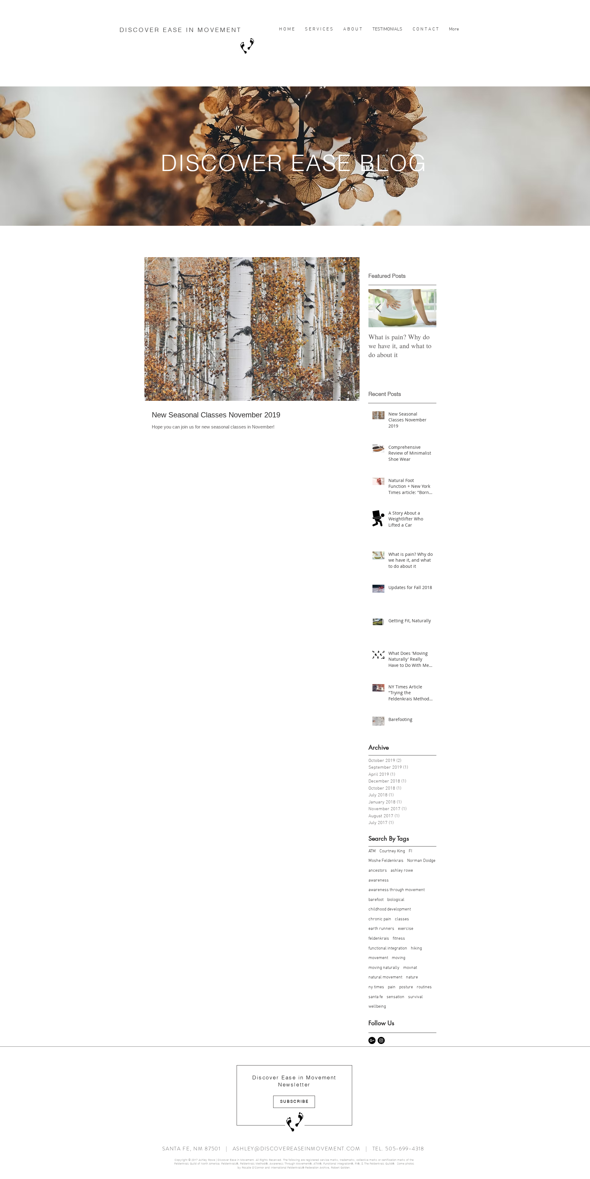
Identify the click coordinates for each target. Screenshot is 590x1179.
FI (410, 851)
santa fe (375, 997)
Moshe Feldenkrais (385, 860)
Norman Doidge (421, 860)
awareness (378, 880)
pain (391, 987)
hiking (416, 948)
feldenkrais (378, 938)
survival (415, 997)
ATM (372, 851)
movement (378, 958)
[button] (319, 29)
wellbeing (377, 1006)
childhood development (389, 909)
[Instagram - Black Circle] (381, 1040)
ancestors (377, 870)
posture (406, 987)
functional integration (387, 948)
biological (395, 899)
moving (398, 958)
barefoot (376, 899)
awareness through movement (396, 890)
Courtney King (392, 851)
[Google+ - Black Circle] (372, 1040)
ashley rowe (402, 870)
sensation (395, 997)
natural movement (385, 977)
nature (412, 977)
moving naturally (383, 967)
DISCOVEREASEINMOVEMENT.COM (313, 1148)
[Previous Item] (378, 308)
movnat (410, 967)
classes (402, 919)
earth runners (381, 928)
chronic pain (379, 919)
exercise (405, 928)
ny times (376, 987)
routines (424, 987)
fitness (399, 938)
